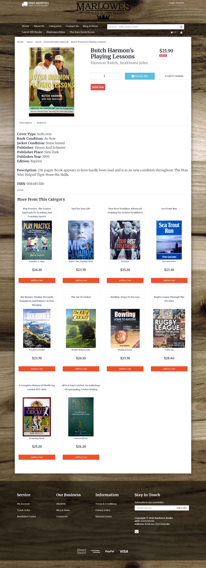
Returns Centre (103, 516)
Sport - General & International (51, 41)
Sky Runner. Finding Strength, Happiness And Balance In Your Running (36, 301)
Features (41, 122)
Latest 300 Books (32, 32)
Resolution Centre (26, 516)
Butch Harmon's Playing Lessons (88, 41)
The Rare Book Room (82, 32)
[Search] (181, 26)
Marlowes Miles (55, 32)
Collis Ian (169, 350)
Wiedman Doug (125, 350)
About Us (39, 26)
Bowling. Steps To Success (125, 297)
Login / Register (176, 3)
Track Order (23, 510)
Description (25, 122)
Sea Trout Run (169, 208)
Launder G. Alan (36, 261)
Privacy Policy (102, 510)
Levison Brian (80, 438)
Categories (55, 26)
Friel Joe (125, 261)
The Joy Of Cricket (81, 297)
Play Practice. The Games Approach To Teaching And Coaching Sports (37, 212)
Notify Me (141, 76)
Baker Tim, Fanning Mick (81, 261)
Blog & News (90, 26)
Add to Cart (37, 280)
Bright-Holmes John (81, 350)
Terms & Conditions (106, 504)
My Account (23, 504)
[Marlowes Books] (103, 11)
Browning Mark (36, 438)
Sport (30, 41)
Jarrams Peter (169, 261)
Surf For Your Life (80, 208)
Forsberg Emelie (37, 350)
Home (25, 26)
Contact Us (72, 26)
